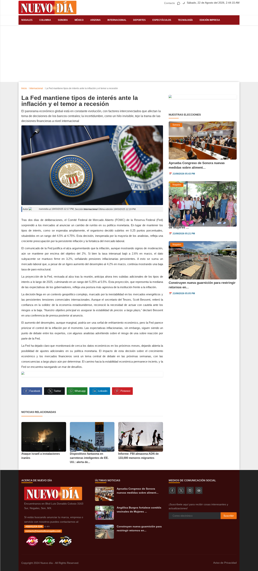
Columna (45, 20)
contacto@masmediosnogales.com (43, 531)
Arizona (95, 20)
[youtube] (198, 490)
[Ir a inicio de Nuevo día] (53, 499)
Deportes (139, 20)
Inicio (24, 88)
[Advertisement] (129, 53)
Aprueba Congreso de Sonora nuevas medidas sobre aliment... (137, 490)
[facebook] (172, 490)
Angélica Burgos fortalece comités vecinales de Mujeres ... (139, 509)
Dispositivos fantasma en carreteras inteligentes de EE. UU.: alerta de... (89, 458)
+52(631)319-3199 (33, 526)
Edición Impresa (210, 20)
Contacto (169, 3)
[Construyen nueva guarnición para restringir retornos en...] (104, 532)
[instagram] (190, 490)
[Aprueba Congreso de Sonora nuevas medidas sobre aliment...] (104, 494)
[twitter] (181, 490)
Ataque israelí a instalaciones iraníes (40, 455)
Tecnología (185, 20)
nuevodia (43, 209)
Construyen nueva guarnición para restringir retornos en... (139, 528)
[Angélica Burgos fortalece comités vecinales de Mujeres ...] (104, 513)
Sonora (63, 20)
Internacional (116, 20)
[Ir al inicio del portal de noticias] (47, 7)
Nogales (26, 20)
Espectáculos (161, 20)
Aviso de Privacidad (225, 562)
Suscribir (228, 515)
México (79, 20)
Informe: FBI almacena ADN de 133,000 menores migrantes (138, 455)
